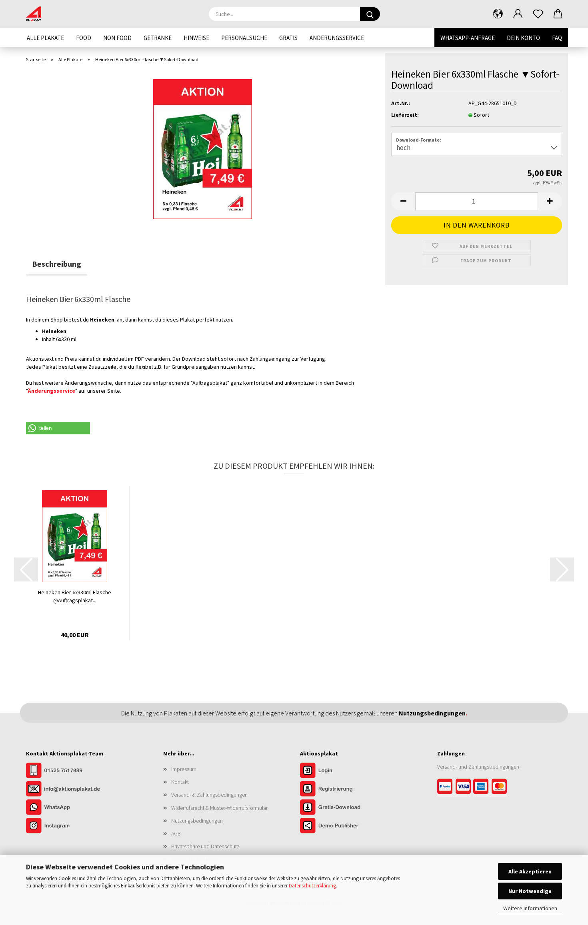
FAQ (557, 38)
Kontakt (180, 781)
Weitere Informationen (530, 908)
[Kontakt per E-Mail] (66, 789)
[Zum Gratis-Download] (340, 807)
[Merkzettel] (538, 14)
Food (83, 38)
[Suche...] (370, 14)
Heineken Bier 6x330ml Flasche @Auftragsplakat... (74, 596)
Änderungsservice (337, 38)
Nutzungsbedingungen (197, 820)
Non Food (117, 38)
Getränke (158, 38)
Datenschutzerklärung (312, 885)
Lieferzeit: (405, 114)
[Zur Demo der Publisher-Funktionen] (340, 826)
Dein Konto (523, 38)
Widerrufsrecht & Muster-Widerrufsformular (219, 807)
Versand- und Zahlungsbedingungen (478, 766)
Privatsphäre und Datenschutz (205, 846)
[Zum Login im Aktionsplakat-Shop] (340, 771)
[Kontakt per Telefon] (66, 771)
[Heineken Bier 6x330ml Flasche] (202, 148)
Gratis (288, 38)
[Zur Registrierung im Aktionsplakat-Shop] (340, 789)
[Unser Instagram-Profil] (66, 826)
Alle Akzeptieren (530, 871)
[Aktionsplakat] (36, 14)
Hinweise (196, 38)
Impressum (183, 769)
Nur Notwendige (530, 891)
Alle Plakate (45, 38)
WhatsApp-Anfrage (467, 38)
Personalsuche (244, 38)
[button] (498, 14)
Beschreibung (56, 264)
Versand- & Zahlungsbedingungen (209, 794)
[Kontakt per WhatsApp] (66, 807)
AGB (176, 833)
